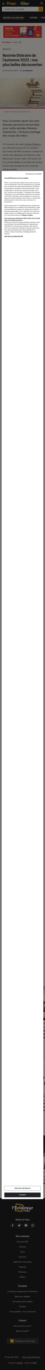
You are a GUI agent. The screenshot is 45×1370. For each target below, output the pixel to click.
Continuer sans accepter (33, 174)
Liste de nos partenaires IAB (13, 236)
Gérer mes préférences (22, 1188)
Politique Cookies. (27, 215)
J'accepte (22, 1194)
